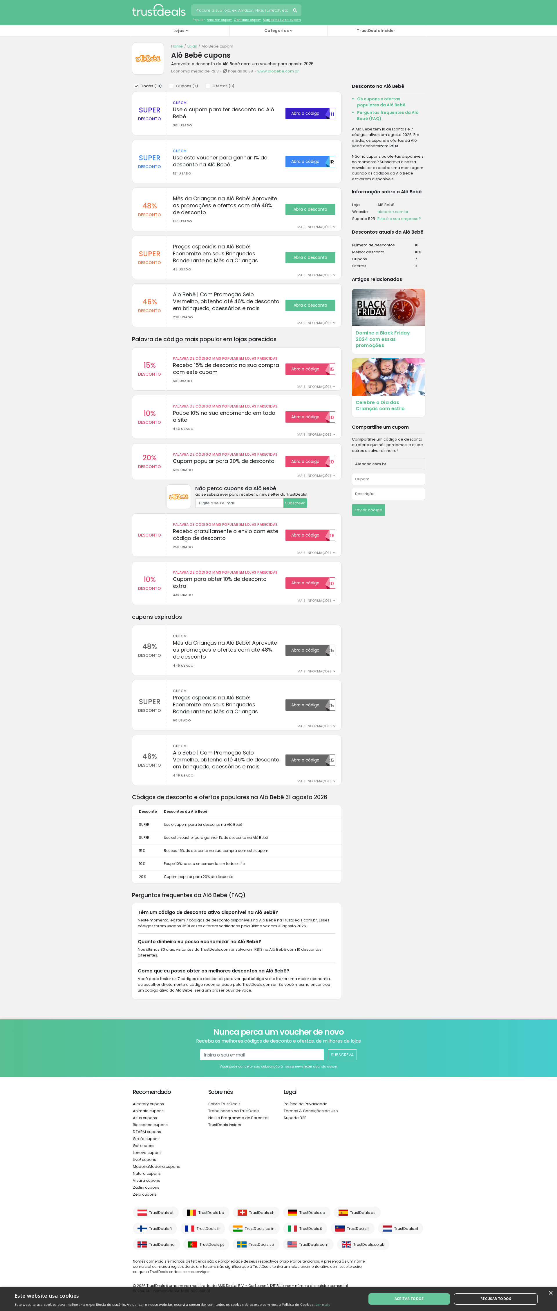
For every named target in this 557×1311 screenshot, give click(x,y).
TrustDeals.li (358, 1228)
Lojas (192, 46)
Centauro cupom (247, 19)
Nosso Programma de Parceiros (239, 1118)
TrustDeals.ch (261, 1212)
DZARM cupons (147, 1131)
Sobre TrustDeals (224, 1104)
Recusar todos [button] (495, 1298)
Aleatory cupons (148, 1104)
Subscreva (295, 503)
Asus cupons (145, 1118)
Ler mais (323, 1304)
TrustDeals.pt (212, 1244)
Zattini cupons (146, 1187)
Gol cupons (143, 1145)
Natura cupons (147, 1173)
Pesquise (295, 11)
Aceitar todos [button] (409, 1298)
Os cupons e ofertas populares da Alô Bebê (381, 102)
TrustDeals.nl (406, 1228)
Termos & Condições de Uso (311, 1111)
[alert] (278, 1299)
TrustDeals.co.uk (368, 1244)
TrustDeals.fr (208, 1228)
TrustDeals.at (161, 1212)
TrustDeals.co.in (259, 1228)
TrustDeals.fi (160, 1228)
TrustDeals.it (310, 1228)
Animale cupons (148, 1111)
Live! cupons (144, 1159)
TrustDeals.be (211, 1212)
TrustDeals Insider (376, 30)
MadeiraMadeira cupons (156, 1166)
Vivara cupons (146, 1180)
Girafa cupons (146, 1138)
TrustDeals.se (261, 1244)
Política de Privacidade (306, 1104)
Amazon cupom (219, 19)
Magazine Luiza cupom (282, 19)
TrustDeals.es (362, 1212)
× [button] (550, 1293)
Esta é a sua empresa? (399, 218)
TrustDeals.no (162, 1244)
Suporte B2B (295, 1118)
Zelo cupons (144, 1194)
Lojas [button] (179, 30)
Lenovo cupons (147, 1152)
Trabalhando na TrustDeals (233, 1111)
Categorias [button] (276, 30)
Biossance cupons (150, 1125)
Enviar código (369, 510)
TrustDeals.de (312, 1212)
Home (177, 46)
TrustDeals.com (313, 1244)
